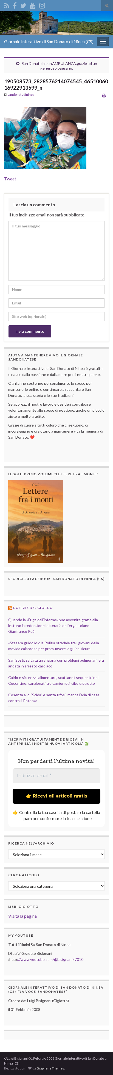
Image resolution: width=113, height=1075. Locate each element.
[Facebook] (15, 5)
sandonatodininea (21, 94)
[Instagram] (42, 5)
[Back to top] (101, 1062)
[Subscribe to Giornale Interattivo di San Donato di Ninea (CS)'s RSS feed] (6, 5)
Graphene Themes (50, 1068)
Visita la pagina (22, 916)
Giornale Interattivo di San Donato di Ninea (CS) (49, 41)
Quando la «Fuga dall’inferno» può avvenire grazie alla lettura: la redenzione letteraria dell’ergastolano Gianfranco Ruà (53, 625)
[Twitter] (23, 5)
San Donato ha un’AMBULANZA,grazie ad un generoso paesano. (59, 65)
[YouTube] (33, 5)
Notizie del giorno (33, 608)
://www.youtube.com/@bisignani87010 (50, 959)
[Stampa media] (104, 95)
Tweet (10, 178)
